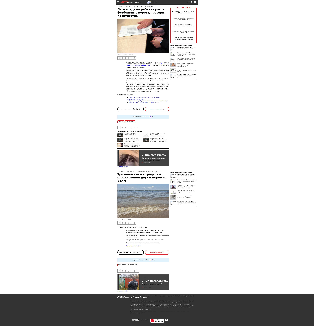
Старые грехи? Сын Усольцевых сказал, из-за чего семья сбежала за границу (186, 203)
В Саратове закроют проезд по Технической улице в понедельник (183, 38)
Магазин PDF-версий (165, 296)
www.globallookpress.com (127, 54)
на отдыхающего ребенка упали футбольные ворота (147, 64)
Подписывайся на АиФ (133, 246)
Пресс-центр (154, 296)
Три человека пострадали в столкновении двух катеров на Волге (183, 25)
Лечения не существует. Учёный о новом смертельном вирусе (186, 196)
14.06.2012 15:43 (121, 6)
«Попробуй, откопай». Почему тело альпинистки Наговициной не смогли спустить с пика (186, 186)
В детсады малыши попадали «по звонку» (143, 102)
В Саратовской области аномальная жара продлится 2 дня (183, 18)
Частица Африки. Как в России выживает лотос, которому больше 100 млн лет (186, 54)
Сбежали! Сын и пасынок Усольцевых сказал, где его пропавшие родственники (187, 76)
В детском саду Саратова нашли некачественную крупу (148, 101)
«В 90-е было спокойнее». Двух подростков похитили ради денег (186, 191)
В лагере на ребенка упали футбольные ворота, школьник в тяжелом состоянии (132, 140)
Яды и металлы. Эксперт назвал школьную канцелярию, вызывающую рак (185, 65)
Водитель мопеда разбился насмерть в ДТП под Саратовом (183, 12)
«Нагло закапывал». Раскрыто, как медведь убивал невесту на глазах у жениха (186, 70)
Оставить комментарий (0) (157, 109)
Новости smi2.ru (122, 167)
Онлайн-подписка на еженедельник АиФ (182, 296)
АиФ (129, 219)
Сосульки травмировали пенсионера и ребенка (130, 134)
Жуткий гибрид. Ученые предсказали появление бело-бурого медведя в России (186, 181)
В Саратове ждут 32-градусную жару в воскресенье (183, 32)
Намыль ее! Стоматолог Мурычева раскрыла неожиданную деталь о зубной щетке (186, 176)
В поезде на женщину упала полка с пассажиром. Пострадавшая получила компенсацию (154, 135)
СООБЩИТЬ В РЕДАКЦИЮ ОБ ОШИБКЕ (139, 297)
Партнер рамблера (144, 319)
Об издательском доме (137, 296)
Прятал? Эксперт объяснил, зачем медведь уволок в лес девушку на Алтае (186, 59)
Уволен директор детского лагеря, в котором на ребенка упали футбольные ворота (132, 145)
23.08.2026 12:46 (121, 171)
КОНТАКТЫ (147, 296)
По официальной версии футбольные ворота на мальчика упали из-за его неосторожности (158, 140)
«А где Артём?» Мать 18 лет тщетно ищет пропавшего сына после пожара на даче (186, 49)
